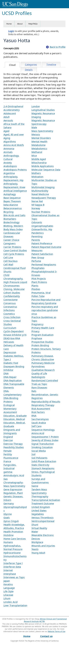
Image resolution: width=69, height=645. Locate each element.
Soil (33, 454)
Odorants (36, 222)
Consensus (10, 303)
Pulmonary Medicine (43, 363)
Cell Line (8, 257)
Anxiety (8, 162)
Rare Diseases (39, 387)
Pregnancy (37, 324)
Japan (7, 580)
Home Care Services (15, 538)
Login (11, 31)
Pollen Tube (38, 296)
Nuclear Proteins (40, 211)
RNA (33, 415)
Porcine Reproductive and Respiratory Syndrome (45, 301)
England (8, 436)
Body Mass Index (13, 229)
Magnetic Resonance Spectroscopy (43, 122)
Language (9, 587)
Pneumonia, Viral (41, 292)
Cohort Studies (12, 292)
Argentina (9, 173)
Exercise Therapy (13, 443)
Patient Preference (41, 243)
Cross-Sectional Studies (12, 322)
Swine (34, 486)
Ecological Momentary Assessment (10, 409)
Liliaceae (8, 594)
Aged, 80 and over (14, 134)
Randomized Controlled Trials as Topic (44, 382)
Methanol (36, 152)
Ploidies (35, 289)
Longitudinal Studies (43, 109)
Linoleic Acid (11, 601)
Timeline (51, 64)
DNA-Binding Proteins (11, 399)
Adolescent (10, 113)
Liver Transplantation (15, 605)
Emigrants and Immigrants (12, 431)
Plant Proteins (39, 282)
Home (9, 23)
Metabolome (38, 145)
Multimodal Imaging (43, 187)
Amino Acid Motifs (14, 145)
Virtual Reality (39, 528)
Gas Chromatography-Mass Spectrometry (14, 482)
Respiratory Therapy (42, 405)
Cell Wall (8, 264)
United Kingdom (40, 507)
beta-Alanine (11, 204)
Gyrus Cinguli (11, 521)
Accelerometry (12, 109)
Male (34, 127)
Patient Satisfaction (42, 254)
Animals (8, 152)
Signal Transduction (42, 443)
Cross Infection (12, 317)
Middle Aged (38, 159)
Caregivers (10, 243)
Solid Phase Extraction (43, 461)
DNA (6, 373)
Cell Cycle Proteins (14, 254)
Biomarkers (10, 218)
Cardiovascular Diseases (12, 234)
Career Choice (11, 239)
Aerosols (8, 120)
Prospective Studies (42, 341)
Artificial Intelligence (15, 190)
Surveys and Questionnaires (40, 480)
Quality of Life (39, 373)
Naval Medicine (40, 194)
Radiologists (38, 377)
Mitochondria (39, 162)
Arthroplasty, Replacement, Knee (14, 185)
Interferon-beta (12, 566)
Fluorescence (11, 457)
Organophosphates (42, 225)
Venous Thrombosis (42, 517)
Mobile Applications (42, 166)
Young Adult (38, 552)
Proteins (36, 352)
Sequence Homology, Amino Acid (43, 431)
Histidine (9, 535)
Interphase (10, 573)
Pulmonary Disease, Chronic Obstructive (42, 357)
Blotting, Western (13, 225)
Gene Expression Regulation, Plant (13, 491)
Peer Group (37, 257)
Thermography (39, 496)
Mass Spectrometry (42, 131)
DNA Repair (10, 377)
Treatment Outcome (42, 503)
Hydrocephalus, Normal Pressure (13, 547)
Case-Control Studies (15, 250)
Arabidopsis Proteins (15, 169)
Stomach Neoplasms (42, 468)
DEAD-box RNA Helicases (12, 340)
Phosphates (38, 268)
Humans (8, 542)
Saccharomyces (40, 419)
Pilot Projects (38, 278)
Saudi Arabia (38, 422)
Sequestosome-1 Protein (45, 436)
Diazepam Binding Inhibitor (14, 368)
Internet (8, 570)
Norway (35, 208)
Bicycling (9, 211)
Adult (7, 116)
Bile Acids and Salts (14, 215)
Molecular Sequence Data (45, 169)
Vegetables (37, 514)
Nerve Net (37, 201)
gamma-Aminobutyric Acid (14, 473)
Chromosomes (12, 285)
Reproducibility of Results (45, 401)
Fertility (8, 454)
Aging (7, 138)
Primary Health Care (42, 327)
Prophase (36, 338)
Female (8, 450)
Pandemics (37, 232)
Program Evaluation (42, 334)
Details (29, 69)
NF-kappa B (37, 204)
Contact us (46, 636)
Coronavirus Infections (10, 308)
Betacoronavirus (13, 208)
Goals (7, 517)
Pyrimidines (38, 366)
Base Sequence (12, 197)
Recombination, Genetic (44, 394)
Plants (34, 285)
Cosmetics (9, 313)
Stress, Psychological (43, 471)
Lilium (7, 598)
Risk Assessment (40, 408)
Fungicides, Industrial (10, 466)
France (7, 461)
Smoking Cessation (42, 447)
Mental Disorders (41, 138)
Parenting (37, 236)
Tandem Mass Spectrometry (39, 491)
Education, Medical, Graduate (15, 424)
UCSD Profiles (17, 13)
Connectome (11, 299)
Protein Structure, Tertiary (46, 348)
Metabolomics (39, 148)
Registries (37, 398)
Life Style (9, 591)
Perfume (36, 261)
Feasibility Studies (14, 447)
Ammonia (9, 148)
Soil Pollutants (39, 457)
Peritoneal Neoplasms (43, 264)
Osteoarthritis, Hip (41, 229)
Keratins (8, 584)
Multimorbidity (39, 190)
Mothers (36, 173)
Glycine (8, 514)
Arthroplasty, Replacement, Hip (13, 178)
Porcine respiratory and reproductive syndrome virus (44, 310)
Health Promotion (13, 531)
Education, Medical (14, 419)
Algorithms (10, 141)
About (20, 23)
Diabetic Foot (11, 363)
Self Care (36, 426)
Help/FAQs (33, 23)
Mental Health (39, 141)
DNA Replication (13, 380)
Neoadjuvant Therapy (43, 197)
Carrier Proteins (12, 247)
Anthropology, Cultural (11, 157)
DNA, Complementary (12, 392)
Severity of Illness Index (44, 440)
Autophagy (10, 194)
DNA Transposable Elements (14, 385)
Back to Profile (57, 47)
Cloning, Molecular (14, 289)
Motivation (37, 176)
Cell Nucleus (11, 261)
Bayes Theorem (12, 201)
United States (39, 510)
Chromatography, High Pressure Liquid (15, 280)
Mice (34, 155)
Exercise (8, 440)
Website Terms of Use (56, 631)
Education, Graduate (15, 415)
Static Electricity (40, 464)
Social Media (38, 450)
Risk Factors (38, 412)
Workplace (37, 542)
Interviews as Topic (14, 577)
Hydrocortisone (12, 552)
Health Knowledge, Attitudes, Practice (14, 526)
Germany (9, 503)
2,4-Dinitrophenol (13, 106)
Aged (6, 131)
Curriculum (10, 327)
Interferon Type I (13, 563)
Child (6, 275)
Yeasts (35, 549)
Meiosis (35, 134)
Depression (10, 352)
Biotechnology (11, 222)
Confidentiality (12, 296)
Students (36, 475)
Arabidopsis (10, 166)
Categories (31, 64)
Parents (35, 239)
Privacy (35, 331)
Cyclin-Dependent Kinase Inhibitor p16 (15, 333)
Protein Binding (40, 345)
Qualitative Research (43, 370)
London (35, 106)
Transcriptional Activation (45, 500)
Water (34, 531)
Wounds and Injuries (43, 545)
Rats (33, 391)
